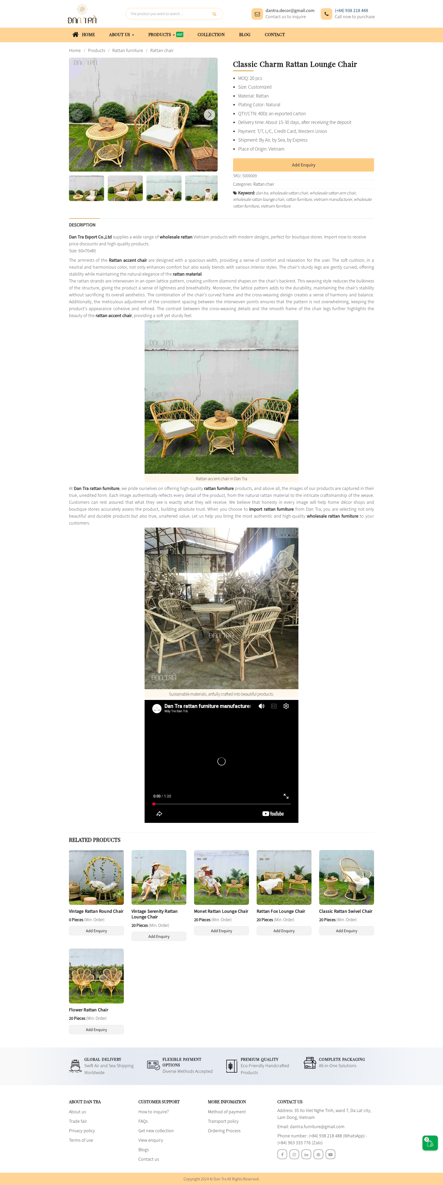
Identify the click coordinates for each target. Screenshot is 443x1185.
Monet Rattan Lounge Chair (221, 911)
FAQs (143, 1121)
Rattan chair (263, 184)
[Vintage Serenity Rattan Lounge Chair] (159, 877)
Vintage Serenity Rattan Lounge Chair (155, 914)
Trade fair (78, 1121)
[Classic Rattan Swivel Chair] (346, 877)
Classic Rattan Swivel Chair (345, 911)
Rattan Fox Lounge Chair (281, 911)
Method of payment (227, 1112)
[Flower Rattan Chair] (96, 976)
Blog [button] (244, 34)
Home (88, 34)
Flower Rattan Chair (88, 1010)
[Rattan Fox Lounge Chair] (284, 877)
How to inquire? (153, 1112)
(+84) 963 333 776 (294, 1143)
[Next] (209, 114)
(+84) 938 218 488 (351, 10)
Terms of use (81, 1140)
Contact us (148, 1159)
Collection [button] (211, 34)
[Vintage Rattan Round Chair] (96, 877)
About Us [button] (120, 34)
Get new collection (156, 1131)
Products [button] (160, 34)
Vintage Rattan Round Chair (96, 911)
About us (77, 1112)
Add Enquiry (303, 165)
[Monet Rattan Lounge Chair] (221, 877)
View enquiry (150, 1140)
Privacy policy (82, 1131)
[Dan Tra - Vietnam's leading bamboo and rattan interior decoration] (82, 13)
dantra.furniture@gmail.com (317, 1126)
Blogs (143, 1149)
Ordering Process (224, 1131)
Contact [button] (275, 34)
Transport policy (223, 1121)
